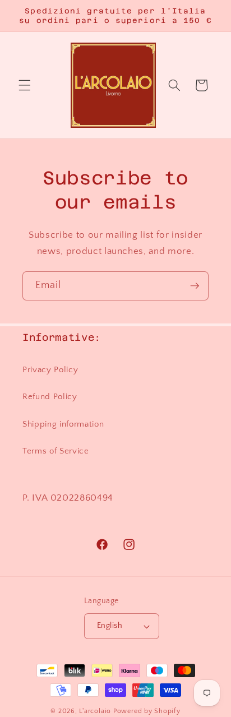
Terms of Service (55, 451)
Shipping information (63, 424)
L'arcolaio (96, 711)
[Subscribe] (194, 285)
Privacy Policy (50, 369)
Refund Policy (49, 396)
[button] (24, 85)
